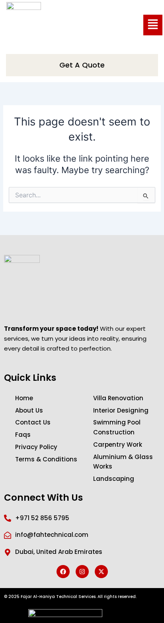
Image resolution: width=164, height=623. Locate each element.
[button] (152, 25)
